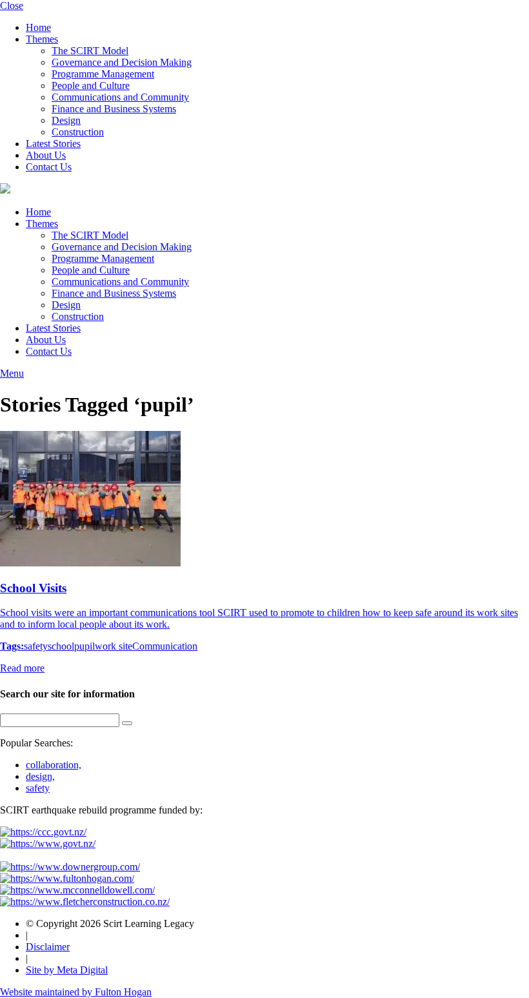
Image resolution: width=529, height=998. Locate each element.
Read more (22, 668)
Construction (78, 131)
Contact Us (49, 166)
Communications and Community (120, 97)
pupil (84, 646)
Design (66, 120)
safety (36, 646)
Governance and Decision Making (122, 62)
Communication (164, 646)
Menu (12, 373)
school (61, 646)
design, (40, 776)
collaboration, (53, 764)
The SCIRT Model (90, 50)
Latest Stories (53, 143)
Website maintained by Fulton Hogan (76, 991)
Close (11, 5)
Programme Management (103, 73)
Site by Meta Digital (67, 969)
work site (113, 646)
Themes (42, 39)
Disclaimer (48, 946)
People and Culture (91, 85)
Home (38, 27)
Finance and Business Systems (114, 108)
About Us (46, 155)
